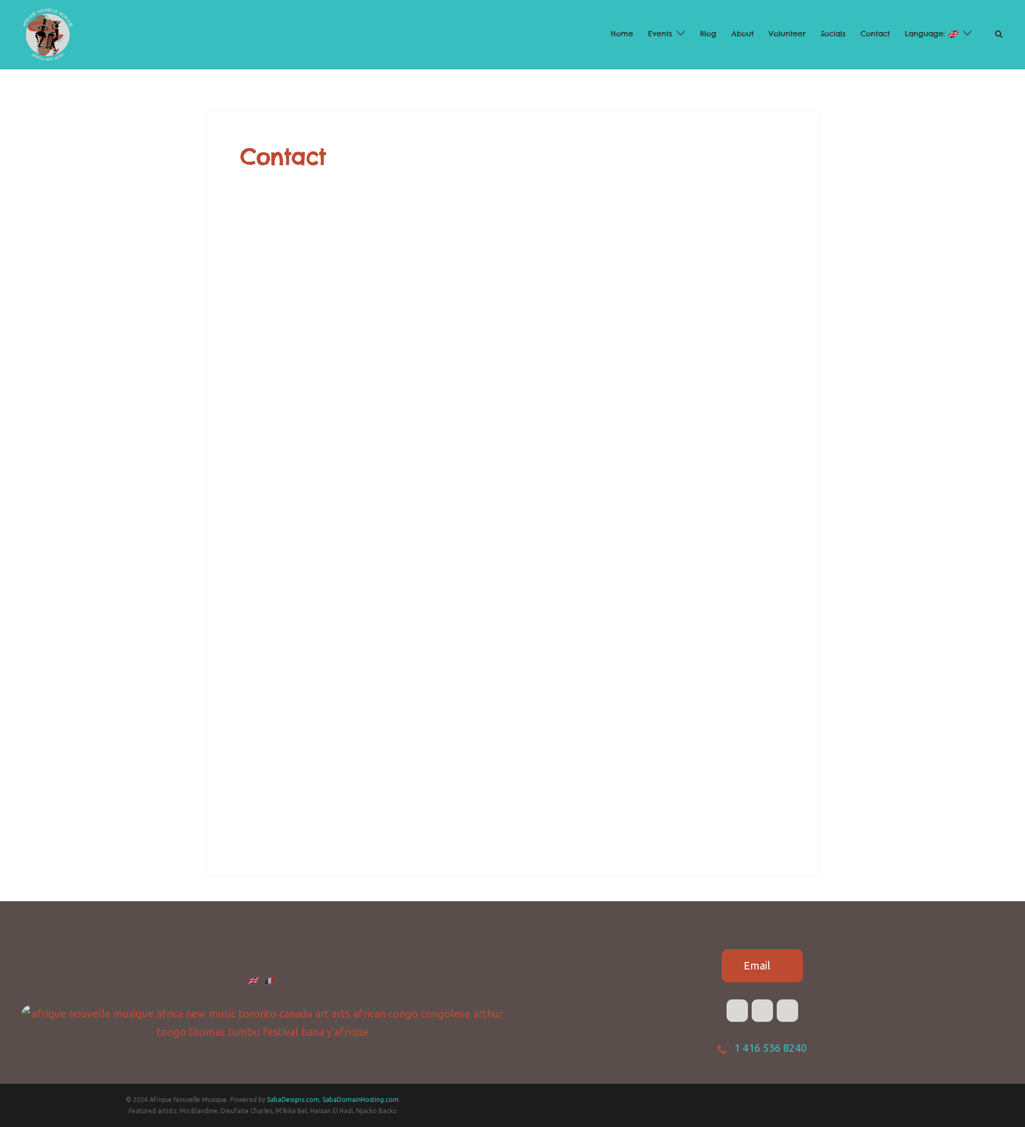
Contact (875, 33)
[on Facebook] (737, 1010)
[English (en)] (253, 979)
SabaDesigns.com (293, 1099)
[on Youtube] (762, 1010)
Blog (708, 33)
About (742, 33)
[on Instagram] (787, 1010)
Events (660, 33)
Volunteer (787, 33)
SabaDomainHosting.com (360, 1099)
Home (622, 33)
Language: (926, 33)
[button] (999, 34)
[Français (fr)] (269, 979)
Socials (833, 33)
